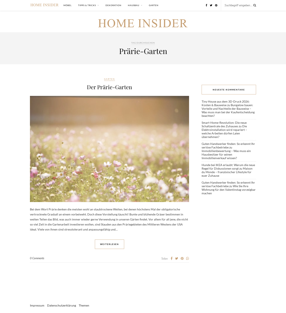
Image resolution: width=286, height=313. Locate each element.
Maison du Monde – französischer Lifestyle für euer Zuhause (227, 172)
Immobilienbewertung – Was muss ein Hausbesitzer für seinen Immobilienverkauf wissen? (226, 154)
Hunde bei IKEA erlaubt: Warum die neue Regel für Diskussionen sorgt (228, 166)
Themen (84, 305)
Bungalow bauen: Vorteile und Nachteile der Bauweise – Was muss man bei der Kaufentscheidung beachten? (228, 110)
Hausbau (133, 5)
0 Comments (37, 258)
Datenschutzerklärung (61, 305)
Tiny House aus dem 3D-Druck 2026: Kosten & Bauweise (226, 103)
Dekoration (113, 5)
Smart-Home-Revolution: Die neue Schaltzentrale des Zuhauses (224, 124)
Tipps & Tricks (87, 5)
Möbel (67, 5)
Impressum (37, 305)
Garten (153, 5)
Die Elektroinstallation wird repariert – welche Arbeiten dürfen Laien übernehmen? (224, 131)
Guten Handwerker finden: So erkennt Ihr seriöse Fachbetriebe (228, 145)
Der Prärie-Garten (109, 87)
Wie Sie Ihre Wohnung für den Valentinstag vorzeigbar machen (229, 189)
